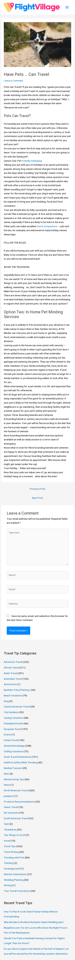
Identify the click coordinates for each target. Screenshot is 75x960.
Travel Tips (10, 846)
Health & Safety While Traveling (20, 762)
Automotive (10, 684)
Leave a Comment (13, 80)
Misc (6, 773)
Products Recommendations (19, 801)
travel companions (47, 226)
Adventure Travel (13, 661)
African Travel (11, 667)
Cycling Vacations (13, 717)
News (7, 784)
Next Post (37, 497)
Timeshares (10, 829)
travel (7, 840)
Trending (8, 862)
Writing (8, 885)
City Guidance (11, 712)
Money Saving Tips (14, 779)
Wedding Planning (13, 879)
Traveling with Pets (14, 857)
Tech (6, 823)
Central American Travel (16, 706)
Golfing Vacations (13, 751)
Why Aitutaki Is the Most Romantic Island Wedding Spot (34, 922)
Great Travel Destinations (17, 756)
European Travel (12, 729)
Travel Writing (11, 851)
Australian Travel (13, 678)
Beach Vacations (13, 695)
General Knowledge (14, 745)
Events (7, 734)
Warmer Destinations (15, 874)
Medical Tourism (12, 768)
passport (9, 796)
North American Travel (16, 790)
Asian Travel (10, 673)
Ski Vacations (11, 812)
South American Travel (16, 818)
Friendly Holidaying (32, 160)
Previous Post (37, 488)
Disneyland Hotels (13, 723)
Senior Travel (11, 807)
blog (6, 701)
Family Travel (11, 740)
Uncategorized (12, 868)
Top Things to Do (13, 835)
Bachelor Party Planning (17, 689)
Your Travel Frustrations (17, 890)
